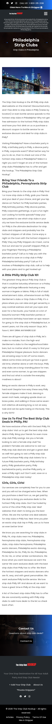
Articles (10, 717)
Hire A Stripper (26, 720)
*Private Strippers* (26, 690)
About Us (38, 684)
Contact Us (26, 641)
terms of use (39, 717)
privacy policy (23, 717)
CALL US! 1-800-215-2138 (32, 3)
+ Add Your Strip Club (20, 684)
